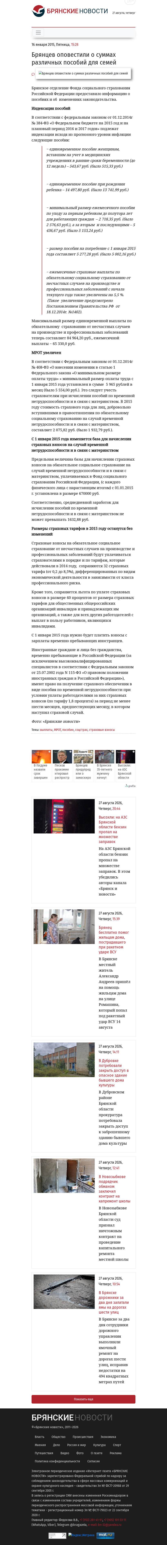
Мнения (40, 1445)
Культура (99, 1445)
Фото (80, 1453)
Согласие (93, 1461)
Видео (64, 1453)
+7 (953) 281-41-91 (91, 1520)
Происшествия (83, 1437)
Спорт (117, 1445)
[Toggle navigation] (38, 32)
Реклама (116, 1453)
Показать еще (83, 1399)
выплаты (46, 730)
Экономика (108, 1437)
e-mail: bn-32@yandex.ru (104, 1525)
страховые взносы (102, 730)
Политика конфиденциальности (57, 1461)
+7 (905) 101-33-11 (115, 1520)
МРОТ (57, 730)
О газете (96, 1453)
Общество (58, 1437)
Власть (39, 1437)
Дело (56, 1445)
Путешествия (44, 1453)
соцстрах (81, 730)
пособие (68, 730)
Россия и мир (76, 1445)
